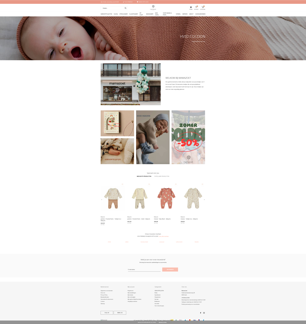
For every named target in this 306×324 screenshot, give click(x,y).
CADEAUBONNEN (200, 14)
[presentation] (102, 200)
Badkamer (149, 14)
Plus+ (154, 320)
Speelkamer (123, 14)
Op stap (141, 14)
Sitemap (103, 303)
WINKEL (178, 14)
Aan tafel (157, 14)
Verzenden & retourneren (107, 299)
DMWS (150, 320)
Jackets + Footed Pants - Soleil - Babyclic (138, 219)
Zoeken (125, 8)
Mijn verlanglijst (131, 297)
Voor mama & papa (167, 14)
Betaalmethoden (105, 297)
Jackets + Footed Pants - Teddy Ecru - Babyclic (111, 219)
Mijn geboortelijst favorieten (134, 299)
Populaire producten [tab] (161, 176)
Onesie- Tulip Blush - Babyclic (162, 219)
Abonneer (170, 269)
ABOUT (191, 14)
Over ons (103, 292)
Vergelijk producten (132, 301)
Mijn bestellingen (132, 292)
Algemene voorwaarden (107, 290)
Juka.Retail (169, 320)
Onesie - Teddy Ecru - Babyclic (189, 219)
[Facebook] (200, 313)
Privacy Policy (104, 295)
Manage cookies (163, 322)
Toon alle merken (163, 236)
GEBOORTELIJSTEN (106, 14)
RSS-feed (159, 320)
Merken (184, 14)
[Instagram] (204, 313)
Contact (102, 301)
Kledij (116, 14)
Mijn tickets (130, 295)
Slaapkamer (133, 14)
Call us (107, 312)
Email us (119, 312)
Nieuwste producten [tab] (144, 176)
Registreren (130, 290)
